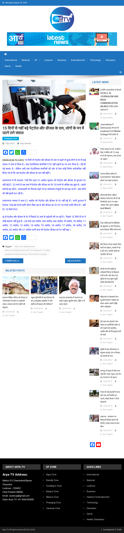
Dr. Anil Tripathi (9, 315)
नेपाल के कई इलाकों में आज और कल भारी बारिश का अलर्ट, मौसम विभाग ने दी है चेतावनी (110, 397)
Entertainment (78, 60)
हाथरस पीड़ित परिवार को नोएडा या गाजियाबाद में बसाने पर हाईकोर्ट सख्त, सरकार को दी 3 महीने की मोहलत (15, 302)
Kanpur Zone (52, 491)
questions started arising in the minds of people (26, 254)
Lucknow (48, 60)
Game (8, 66)
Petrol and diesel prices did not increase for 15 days (27, 250)
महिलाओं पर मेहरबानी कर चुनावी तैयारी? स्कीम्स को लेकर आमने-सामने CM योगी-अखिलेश (109, 302)
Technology (95, 60)
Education (110, 60)
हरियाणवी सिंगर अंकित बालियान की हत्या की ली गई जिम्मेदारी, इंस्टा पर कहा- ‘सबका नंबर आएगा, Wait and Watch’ (110, 201)
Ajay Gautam (25, 143)
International (11, 60)
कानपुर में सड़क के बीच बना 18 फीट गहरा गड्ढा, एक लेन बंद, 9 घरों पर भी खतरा (110, 374)
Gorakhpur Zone (54, 486)
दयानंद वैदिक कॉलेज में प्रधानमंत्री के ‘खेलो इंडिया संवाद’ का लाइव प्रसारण (110, 177)
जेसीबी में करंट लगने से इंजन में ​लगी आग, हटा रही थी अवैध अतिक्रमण (14, 261)
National (26, 60)
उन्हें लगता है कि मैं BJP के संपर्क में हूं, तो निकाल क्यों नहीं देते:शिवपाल (76, 261)
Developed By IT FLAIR (112, 530)
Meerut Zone (52, 497)
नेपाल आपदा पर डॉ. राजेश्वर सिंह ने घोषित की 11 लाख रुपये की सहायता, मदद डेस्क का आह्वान (110, 154)
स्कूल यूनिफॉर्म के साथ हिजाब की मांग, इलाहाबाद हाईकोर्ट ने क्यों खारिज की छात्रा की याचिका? (42, 300)
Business (62, 60)
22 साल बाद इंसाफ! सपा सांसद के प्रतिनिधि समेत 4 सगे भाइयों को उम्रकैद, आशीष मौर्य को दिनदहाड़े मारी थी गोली (110, 328)
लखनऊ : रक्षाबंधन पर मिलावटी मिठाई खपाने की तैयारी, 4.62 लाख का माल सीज (109, 421)
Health (18, 66)
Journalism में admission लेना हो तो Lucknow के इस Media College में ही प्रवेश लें (110, 129)
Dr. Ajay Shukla (106, 118)
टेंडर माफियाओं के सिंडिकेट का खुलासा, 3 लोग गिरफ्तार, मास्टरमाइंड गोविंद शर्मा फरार (110, 226)
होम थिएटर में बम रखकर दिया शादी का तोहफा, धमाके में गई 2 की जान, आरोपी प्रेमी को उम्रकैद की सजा (110, 249)
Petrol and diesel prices (25, 246)
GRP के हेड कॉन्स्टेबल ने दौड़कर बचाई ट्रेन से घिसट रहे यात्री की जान (110, 352)
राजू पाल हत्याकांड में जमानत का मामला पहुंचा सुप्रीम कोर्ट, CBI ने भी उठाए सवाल (72, 300)
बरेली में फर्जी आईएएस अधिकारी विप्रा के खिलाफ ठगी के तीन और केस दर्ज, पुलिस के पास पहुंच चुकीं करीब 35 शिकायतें (109, 275)
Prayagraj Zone (10, 138)
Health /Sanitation (95, 519)
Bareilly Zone (52, 480)
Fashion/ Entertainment (98, 497)
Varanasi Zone (53, 508)
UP (35, 60)
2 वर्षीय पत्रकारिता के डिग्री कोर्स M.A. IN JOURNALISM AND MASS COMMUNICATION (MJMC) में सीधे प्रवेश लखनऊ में (110, 100)
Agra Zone (51, 474)
